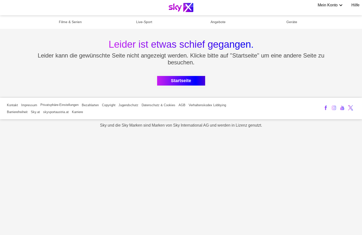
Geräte (291, 22)
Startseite (181, 80)
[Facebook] (325, 107)
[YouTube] (342, 107)
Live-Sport (144, 22)
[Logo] (181, 7)
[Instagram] (334, 107)
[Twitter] (350, 107)
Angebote (218, 22)
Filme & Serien (70, 22)
